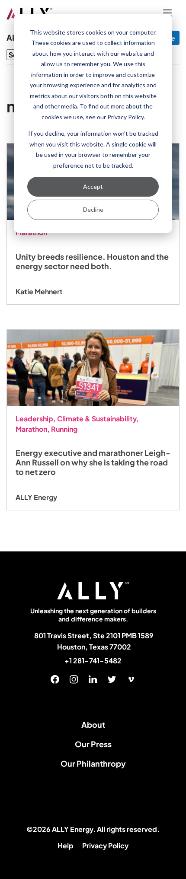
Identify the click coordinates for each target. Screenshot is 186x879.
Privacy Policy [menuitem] (105, 845)
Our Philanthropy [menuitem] (93, 763)
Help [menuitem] (66, 845)
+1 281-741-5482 (93, 661)
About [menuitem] (93, 724)
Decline (93, 209)
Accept (93, 186)
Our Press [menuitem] (93, 744)
